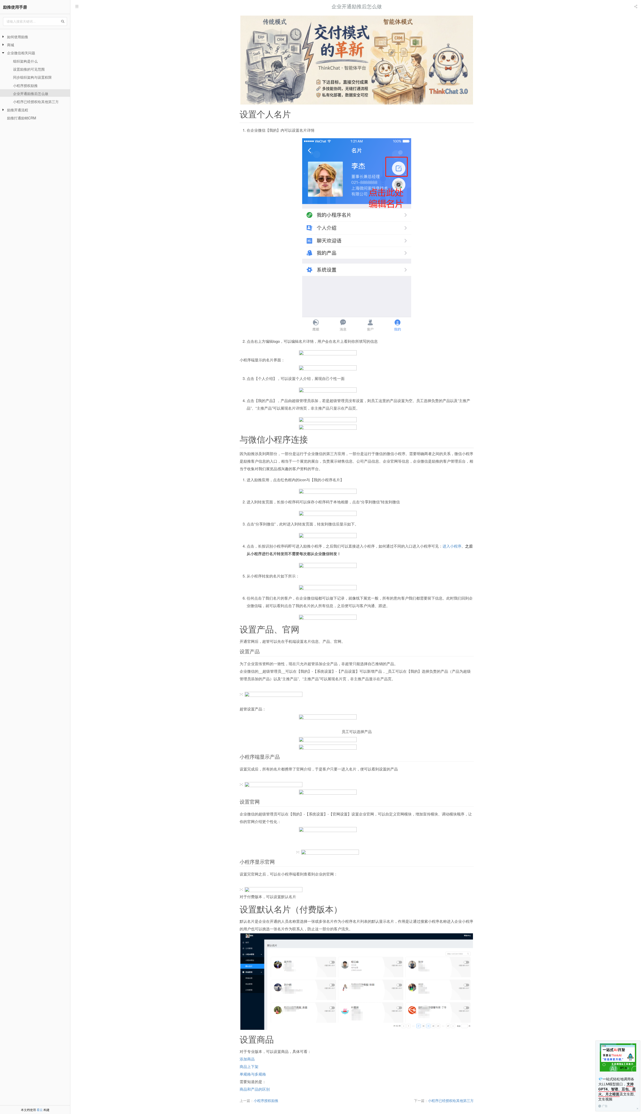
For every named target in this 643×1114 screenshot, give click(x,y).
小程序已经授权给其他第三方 (36, 101)
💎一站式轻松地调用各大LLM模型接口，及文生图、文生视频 (617, 1089)
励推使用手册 (15, 7)
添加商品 (247, 1058)
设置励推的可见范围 (29, 69)
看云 (40, 1109)
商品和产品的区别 (255, 1089)
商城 (10, 44)
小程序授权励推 (25, 85)
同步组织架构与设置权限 (32, 77)
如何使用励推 (17, 36)
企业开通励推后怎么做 (30, 93)
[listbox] (636, 6)
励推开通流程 (17, 109)
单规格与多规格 (253, 1074)
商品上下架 (249, 1066)
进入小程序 (452, 546)
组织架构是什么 (25, 61)
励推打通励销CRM (21, 117)
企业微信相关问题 (21, 52)
